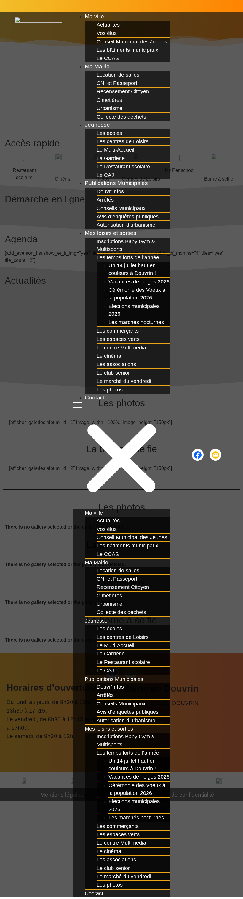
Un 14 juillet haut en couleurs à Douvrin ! (132, 269)
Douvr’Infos (110, 191)
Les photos (110, 390)
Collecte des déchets (121, 117)
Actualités (108, 25)
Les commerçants (118, 331)
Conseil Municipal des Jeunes (132, 42)
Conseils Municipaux (121, 208)
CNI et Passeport (117, 83)
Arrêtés (105, 200)
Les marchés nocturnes (136, 322)
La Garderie (111, 158)
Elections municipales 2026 (134, 310)
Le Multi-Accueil (115, 150)
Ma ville (94, 16)
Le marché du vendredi (124, 381)
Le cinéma (109, 356)
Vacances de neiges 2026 (139, 282)
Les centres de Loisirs (122, 141)
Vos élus (107, 33)
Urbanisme (109, 108)
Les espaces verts (118, 339)
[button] (121, 455)
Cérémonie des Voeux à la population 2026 (136, 294)
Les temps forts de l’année (128, 257)
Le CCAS (108, 554)
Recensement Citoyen (123, 91)
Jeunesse (97, 125)
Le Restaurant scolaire (123, 167)
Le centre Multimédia (121, 348)
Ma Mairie (97, 66)
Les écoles (109, 133)
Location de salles (118, 75)
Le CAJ (105, 671)
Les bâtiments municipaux (127, 50)
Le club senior (113, 373)
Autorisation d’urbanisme (126, 721)
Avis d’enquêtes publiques (128, 217)
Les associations (116, 364)
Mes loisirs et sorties (110, 233)
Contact (95, 397)
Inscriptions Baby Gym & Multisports (126, 245)
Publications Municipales (116, 183)
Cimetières (109, 100)
